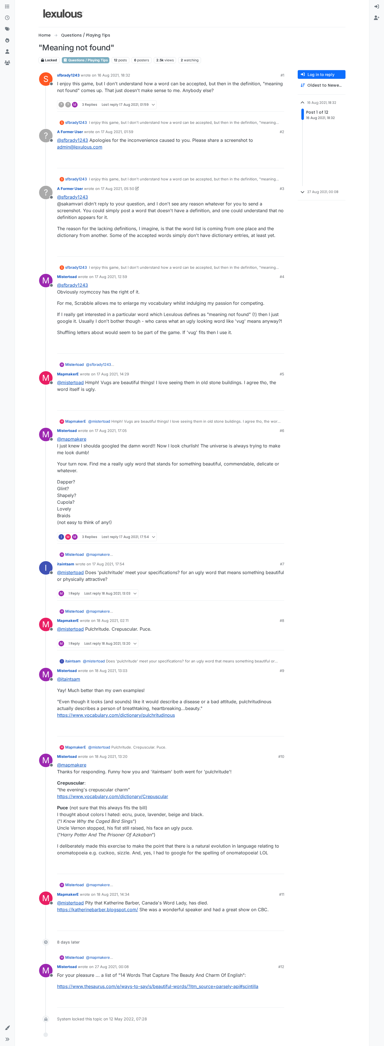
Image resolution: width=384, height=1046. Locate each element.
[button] (7, 1027)
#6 (282, 430)
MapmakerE (68, 374)
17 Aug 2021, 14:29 (113, 374)
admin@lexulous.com (79, 147)
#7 (282, 564)
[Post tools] (279, 104)
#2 (282, 131)
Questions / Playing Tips (87, 60)
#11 (281, 894)
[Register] (377, 18)
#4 (282, 276)
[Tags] (7, 29)
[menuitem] (377, 6)
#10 (281, 756)
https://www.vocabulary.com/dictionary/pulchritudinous (116, 715)
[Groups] (7, 63)
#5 (282, 374)
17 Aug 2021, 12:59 (111, 276)
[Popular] (7, 40)
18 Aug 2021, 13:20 (111, 756)
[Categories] (7, 6)
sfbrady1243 (68, 75)
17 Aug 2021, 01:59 (117, 131)
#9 (282, 670)
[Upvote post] (258, 104)
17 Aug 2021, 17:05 (111, 430)
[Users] (7, 51)
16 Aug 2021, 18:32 (114, 75)
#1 (282, 75)
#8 (282, 620)
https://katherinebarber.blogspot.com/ (97, 909)
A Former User (70, 131)
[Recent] (7, 18)
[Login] (377, 6)
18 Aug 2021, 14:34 (113, 894)
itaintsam (65, 564)
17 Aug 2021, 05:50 (117, 188)
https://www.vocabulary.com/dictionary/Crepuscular (112, 796)
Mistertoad (67, 276)
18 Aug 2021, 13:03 (111, 670)
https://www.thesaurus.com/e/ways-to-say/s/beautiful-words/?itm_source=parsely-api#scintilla (157, 986)
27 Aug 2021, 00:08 (112, 966)
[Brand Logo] (63, 13)
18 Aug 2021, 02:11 (112, 620)
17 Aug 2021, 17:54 (108, 564)
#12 (281, 966)
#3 (282, 188)
